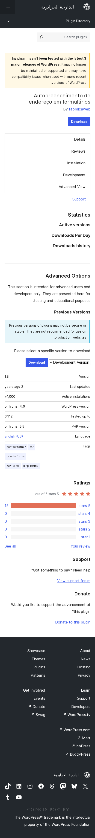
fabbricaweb (79, 109)
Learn (85, 690)
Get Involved (34, 690)
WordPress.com (74, 730)
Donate (36, 706)
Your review (80, 546)
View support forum (73, 580)
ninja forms (30, 465)
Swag (38, 714)
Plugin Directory (78, 21)
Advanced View (72, 186)
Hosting (83, 667)
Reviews (78, 151)
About (85, 650)
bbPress (81, 746)
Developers (80, 706)
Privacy (84, 675)
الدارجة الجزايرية (67, 775)
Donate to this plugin (72, 622)
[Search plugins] (41, 37)
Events (39, 698)
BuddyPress (77, 754)
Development (74, 175)
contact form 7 (16, 447)
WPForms (13, 465)
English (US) (14, 436)
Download (79, 122)
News (85, 659)
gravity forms (15, 456)
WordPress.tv (76, 714)
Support (79, 199)
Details (80, 139)
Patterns (38, 675)
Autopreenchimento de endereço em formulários (59, 98)
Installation (76, 163)
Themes (38, 659)
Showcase (36, 650)
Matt (83, 738)
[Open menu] (7, 7)
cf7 (32, 447)
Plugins (39, 667)
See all (10, 546)
